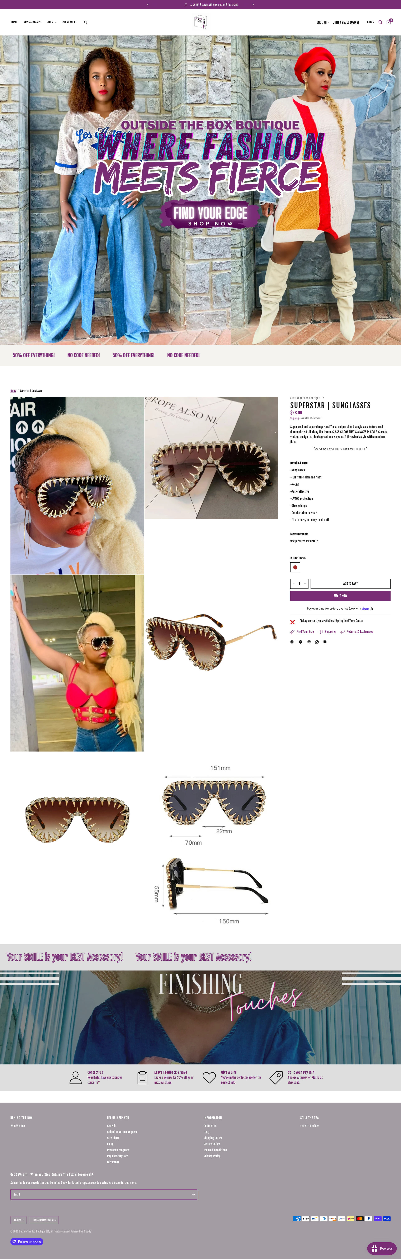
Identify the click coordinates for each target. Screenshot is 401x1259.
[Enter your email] (193, 1194)
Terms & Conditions (215, 1150)
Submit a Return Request (122, 1132)
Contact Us (210, 1126)
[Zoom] (135, 406)
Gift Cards (113, 1162)
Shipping (294, 418)
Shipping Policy (213, 1138)
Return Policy (212, 1144)
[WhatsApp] (317, 641)
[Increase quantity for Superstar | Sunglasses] (305, 583)
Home (13, 22)
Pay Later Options (117, 1156)
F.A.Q (85, 22)
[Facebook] (292, 641)
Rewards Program (118, 1150)
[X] (301, 641)
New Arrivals (32, 22)
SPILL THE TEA (309, 1117)
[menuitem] (15, 22)
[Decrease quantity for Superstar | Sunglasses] (294, 583)
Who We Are (17, 1126)
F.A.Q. (110, 1144)
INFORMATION (213, 1117)
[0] (388, 22)
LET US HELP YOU (118, 1117)
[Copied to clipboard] (325, 641)
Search (111, 1126)
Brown (295, 567)
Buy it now (340, 595)
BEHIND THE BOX (21, 1117)
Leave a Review (309, 1126)
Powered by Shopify (81, 1231)
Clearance (68, 22)
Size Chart (113, 1138)
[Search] (380, 22)
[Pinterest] (309, 641)
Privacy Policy (212, 1156)
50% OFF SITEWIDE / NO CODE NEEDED (166, 4)
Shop (50, 22)
